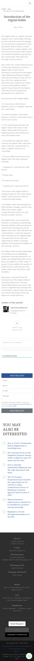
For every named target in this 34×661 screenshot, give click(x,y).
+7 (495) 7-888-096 (17, 541)
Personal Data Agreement (17, 649)
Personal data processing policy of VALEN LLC (17, 646)
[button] (29, 656)
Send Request (17, 410)
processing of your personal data (19, 404)
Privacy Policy (12, 656)
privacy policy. (13, 406)
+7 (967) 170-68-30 (17, 544)
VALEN (3, 9)
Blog (9, 9)
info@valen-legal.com (17, 551)
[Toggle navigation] (30, 3)
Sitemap (17, 651)
